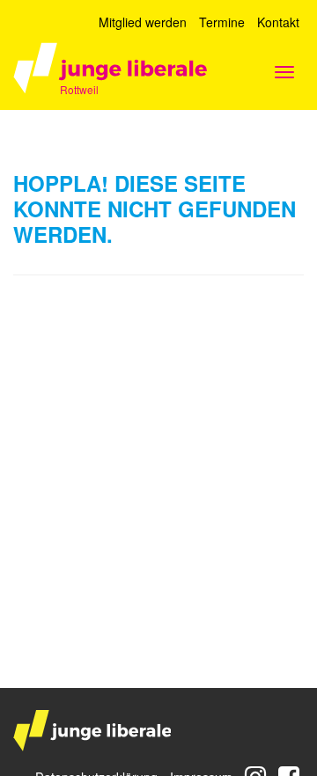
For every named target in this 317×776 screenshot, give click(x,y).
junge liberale (92, 730)
